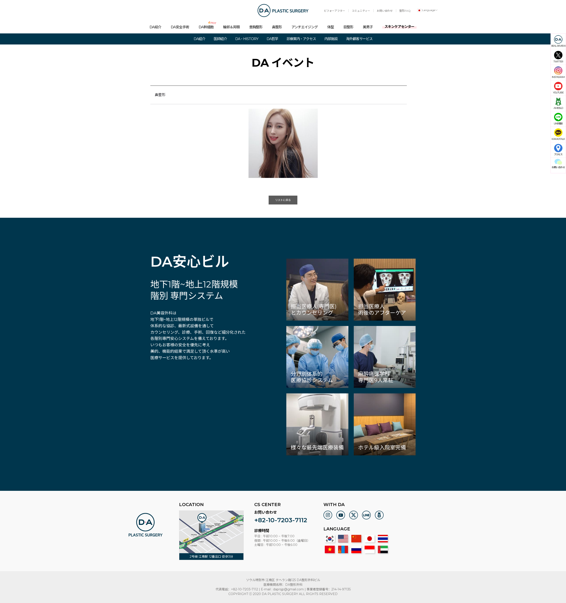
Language (428, 10)
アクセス (558, 154)
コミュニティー (361, 10)
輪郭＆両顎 (231, 27)
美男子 (368, 27)
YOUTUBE (558, 92)
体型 (330, 27)
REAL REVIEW (558, 45)
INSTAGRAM (558, 76)
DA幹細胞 (206, 25)
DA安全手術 (180, 27)
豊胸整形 (255, 27)
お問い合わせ (385, 10)
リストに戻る (283, 200)
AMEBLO (558, 107)
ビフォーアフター (334, 10)
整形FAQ (405, 10)
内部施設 (331, 39)
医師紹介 (220, 39)
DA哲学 (272, 39)
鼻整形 (277, 27)
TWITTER (558, 61)
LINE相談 (558, 123)
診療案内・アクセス (301, 39)
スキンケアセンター (399, 27)
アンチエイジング (304, 27)
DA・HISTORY (246, 39)
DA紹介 (155, 27)
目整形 (348, 27)
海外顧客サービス (359, 39)
